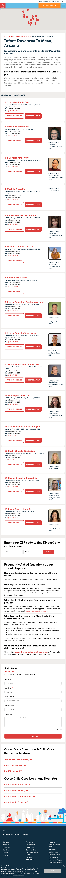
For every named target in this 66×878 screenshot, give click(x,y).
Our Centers (7, 850)
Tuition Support (30, 844)
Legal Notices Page (18, 875)
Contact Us (6, 847)
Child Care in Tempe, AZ (16, 802)
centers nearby (48, 6)
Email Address (9, 696)
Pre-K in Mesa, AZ (13, 771)
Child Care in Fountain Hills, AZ (19, 796)
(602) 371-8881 (13, 435)
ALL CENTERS (8, 36)
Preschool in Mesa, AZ (15, 765)
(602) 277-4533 (13, 375)
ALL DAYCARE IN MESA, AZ (23, 36)
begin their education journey (36, 611)
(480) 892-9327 (13, 311)
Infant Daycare (53, 849)
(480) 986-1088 (13, 166)
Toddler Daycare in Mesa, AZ (18, 759)
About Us (6, 844)
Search (48, 552)
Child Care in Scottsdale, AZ (18, 784)
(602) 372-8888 (13, 255)
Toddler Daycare (54, 852)
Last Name (8, 688)
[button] (28, 10)
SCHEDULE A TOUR (33, 116)
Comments (8, 714)
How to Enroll (30, 847)
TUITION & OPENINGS (14, 116)
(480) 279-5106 (13, 518)
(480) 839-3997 (13, 342)
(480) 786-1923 (13, 199)
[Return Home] (3, 5)
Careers (5, 852)
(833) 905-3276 (13, 286)
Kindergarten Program (55, 860)
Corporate (6, 855)
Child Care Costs (31, 850)
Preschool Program (54, 854)
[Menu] (63, 5)
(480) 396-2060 (13, 224)
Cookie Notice (34, 871)
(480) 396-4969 (13, 486)
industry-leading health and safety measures (31, 652)
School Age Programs (55, 862)
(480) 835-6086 (13, 404)
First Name (8, 679)
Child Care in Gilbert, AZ (16, 790)
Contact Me (33, 736)
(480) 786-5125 (13, 459)
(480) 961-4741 (13, 135)
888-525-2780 (9, 672)
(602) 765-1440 (13, 111)
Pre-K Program (53, 857)
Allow (52, 871)
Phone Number (9, 705)
